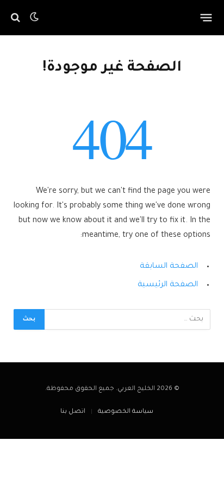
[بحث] (16, 17)
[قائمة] (206, 17)
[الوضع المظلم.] (34, 17)
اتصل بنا (72, 412)
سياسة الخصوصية (125, 412)
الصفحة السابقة (169, 266)
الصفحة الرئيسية (168, 285)
